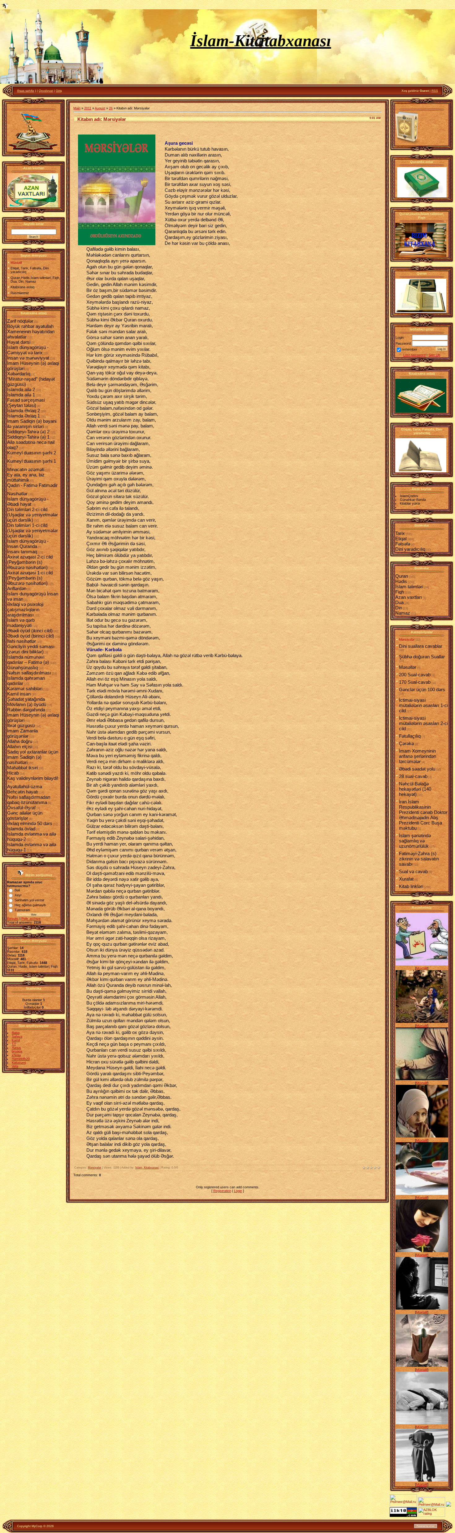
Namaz (402, 613)
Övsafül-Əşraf (21, 807)
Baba (16, 1033)
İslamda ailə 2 (21, 389)
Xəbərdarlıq (18, 373)
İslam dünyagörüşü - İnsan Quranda (28, 543)
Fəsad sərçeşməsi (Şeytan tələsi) (26, 402)
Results (13, 919)
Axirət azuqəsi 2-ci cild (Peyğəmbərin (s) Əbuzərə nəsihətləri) (30, 562)
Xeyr (18, 895)
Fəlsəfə (402, 543)
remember (409, 349)
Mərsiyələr (94, 1167)
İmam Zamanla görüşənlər (22, 733)
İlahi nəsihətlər (21, 641)
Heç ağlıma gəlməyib (30, 905)
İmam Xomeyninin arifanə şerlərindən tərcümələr (417, 756)
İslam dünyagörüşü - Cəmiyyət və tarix (28, 350)
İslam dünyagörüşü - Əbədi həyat (28, 501)
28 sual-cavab (413, 776)
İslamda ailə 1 (21, 394)
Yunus (16, 1047)
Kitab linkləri (411, 886)
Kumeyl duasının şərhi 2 (31, 452)
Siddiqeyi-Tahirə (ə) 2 (28, 431)
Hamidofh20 (21, 1059)
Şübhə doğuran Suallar (422, 656)
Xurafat (406, 878)
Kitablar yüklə (410, 503)
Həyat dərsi (18, 342)
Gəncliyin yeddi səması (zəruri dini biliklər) (30, 649)
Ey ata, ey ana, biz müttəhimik (26, 477)
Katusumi (19, 1062)
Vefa (15, 1066)
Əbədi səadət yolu (417, 768)
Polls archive (31, 919)
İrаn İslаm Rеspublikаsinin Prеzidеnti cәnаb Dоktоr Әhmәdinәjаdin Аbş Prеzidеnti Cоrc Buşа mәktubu (423, 815)
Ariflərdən (16, 588)
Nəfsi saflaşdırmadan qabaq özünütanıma (28, 799)
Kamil (16, 1040)
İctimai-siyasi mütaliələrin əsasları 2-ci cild (423, 723)
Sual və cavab (413, 871)
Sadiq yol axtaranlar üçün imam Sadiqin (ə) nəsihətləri (32, 757)
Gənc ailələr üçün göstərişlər (24, 815)
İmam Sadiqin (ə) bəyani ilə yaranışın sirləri (31, 423)
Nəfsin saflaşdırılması (29, 672)
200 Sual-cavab (415, 674)
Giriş (59, 90)
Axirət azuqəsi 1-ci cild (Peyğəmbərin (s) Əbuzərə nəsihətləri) (30, 578)
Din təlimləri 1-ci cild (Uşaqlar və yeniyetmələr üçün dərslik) (32, 530)
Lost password (414, 355)
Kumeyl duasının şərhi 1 (31, 461)
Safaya (17, 1036)
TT (14, 1044)
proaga (17, 1051)
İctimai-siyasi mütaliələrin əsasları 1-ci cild (423, 705)
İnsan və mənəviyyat (28, 357)
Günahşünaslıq (22, 667)
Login (238, 1191)
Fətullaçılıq (410, 736)
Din (398, 607)
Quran (401, 576)
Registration (222, 1191)
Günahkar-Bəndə (413, 499)
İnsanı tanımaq (22, 551)
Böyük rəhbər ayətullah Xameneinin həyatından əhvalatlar (30, 331)
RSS (434, 90)
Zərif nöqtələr (20, 321)
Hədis (401, 581)
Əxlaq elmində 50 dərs (29, 823)
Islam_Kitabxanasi (147, 1167)
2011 (87, 108)
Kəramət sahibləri (24, 688)
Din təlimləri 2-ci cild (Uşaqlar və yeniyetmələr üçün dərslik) (32, 515)
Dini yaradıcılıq (410, 549)
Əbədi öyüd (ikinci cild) (30, 630)
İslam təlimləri (409, 586)
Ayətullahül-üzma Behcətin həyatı (24, 789)
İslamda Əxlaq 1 (23, 415)
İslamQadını (409, 496)
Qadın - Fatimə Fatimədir (32, 485)
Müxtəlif (421, 968)
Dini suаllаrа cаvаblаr (420, 646)
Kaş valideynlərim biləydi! (32, 778)
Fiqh (399, 591)
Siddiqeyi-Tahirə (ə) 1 (28, 437)
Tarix (400, 533)
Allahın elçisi (19, 746)
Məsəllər (407, 667)
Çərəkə (406, 743)
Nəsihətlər (17, 493)
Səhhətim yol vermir (29, 900)
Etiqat (401, 538)
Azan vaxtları (408, 597)
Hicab (13, 772)
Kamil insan (19, 693)
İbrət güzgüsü (21, 725)
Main (76, 108)
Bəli (17, 890)
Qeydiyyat (46, 90)
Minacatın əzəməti (25, 469)
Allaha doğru (19, 741)
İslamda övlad (21, 828)
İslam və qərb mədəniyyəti (21, 622)
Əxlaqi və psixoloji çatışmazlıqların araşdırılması (25, 609)
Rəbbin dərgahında (26, 709)
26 (111, 108)
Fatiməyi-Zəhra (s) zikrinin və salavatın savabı (419, 859)
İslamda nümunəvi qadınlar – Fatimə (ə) (28, 659)
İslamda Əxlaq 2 (23, 410)
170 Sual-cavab (415, 682)
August (100, 108)
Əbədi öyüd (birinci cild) (30, 635)
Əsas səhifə (25, 90)
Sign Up (434, 355)
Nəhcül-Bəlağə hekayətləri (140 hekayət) (415, 789)
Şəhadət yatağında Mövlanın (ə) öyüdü (26, 701)
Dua (399, 602)
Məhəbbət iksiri (22, 767)
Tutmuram (22, 910)
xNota (16, 1055)
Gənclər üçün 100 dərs (422, 689)
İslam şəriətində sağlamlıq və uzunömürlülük (415, 841)
